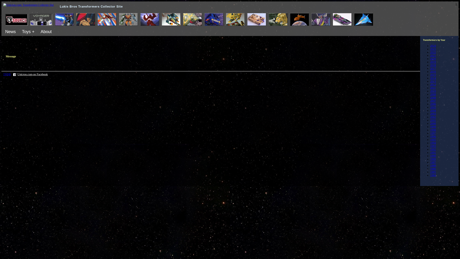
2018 (433, 65)
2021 (433, 55)
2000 (433, 123)
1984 (433, 175)
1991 (433, 152)
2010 (433, 91)
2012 (433, 84)
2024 (433, 45)
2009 (433, 94)
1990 (433, 155)
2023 (433, 49)
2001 (433, 120)
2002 (433, 117)
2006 (433, 104)
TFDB (7, 74)
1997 (433, 133)
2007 (433, 100)
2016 (433, 71)
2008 (433, 97)
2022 (433, 52)
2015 (433, 74)
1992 (433, 149)
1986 (433, 168)
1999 (433, 126)
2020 (433, 58)
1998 (433, 129)
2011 (433, 87)
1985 (433, 172)
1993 (433, 146)
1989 (433, 159)
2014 (433, 78)
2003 (433, 113)
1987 (433, 162)
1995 (433, 139)
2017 (433, 68)
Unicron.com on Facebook (32, 74)
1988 (433, 165)
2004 (433, 110)
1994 (433, 142)
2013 (433, 81)
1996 (433, 136)
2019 (433, 61)
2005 (433, 107)
